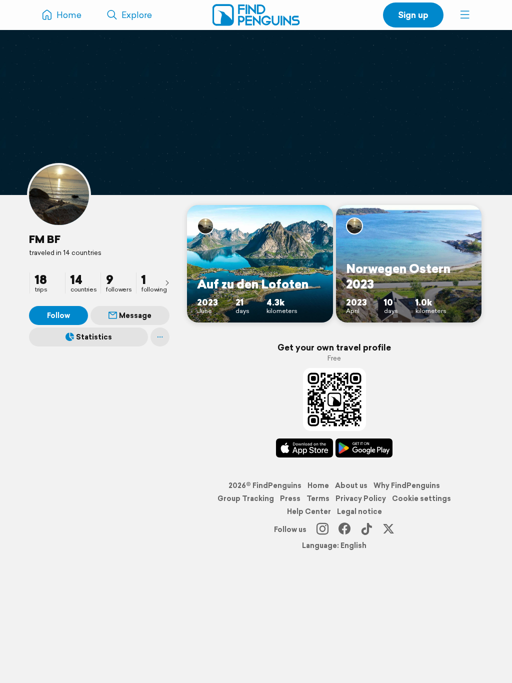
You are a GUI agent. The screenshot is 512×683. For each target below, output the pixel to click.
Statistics (94, 337)
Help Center (309, 511)
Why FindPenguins (407, 485)
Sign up (413, 14)
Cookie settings (421, 499)
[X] (388, 529)
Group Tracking (246, 499)
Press (290, 499)
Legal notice (359, 511)
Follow (58, 315)
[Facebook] (344, 529)
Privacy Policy (361, 499)
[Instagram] (322, 529)
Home (318, 485)
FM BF (44, 239)
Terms (318, 499)
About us (351, 485)
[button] (465, 15)
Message (135, 315)
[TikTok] (366, 529)
